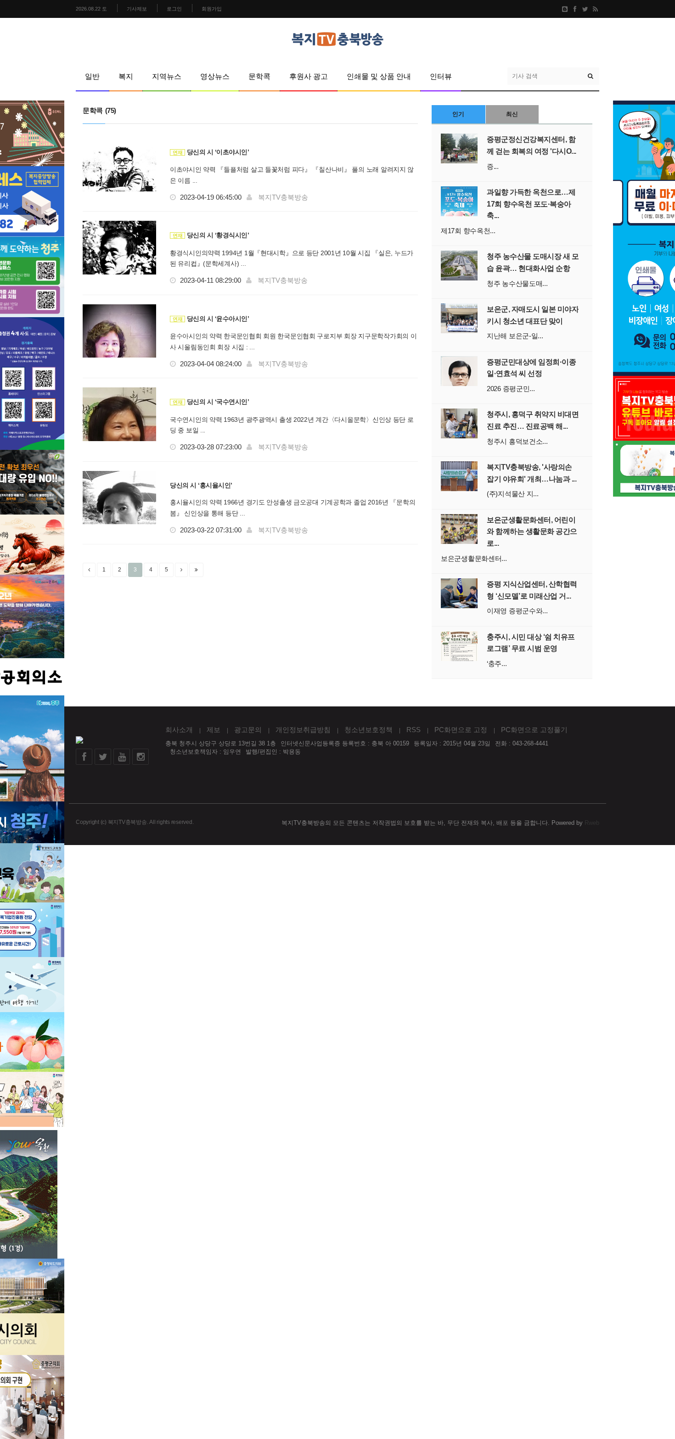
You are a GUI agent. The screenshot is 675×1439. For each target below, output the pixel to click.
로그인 (174, 8)
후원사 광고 (308, 76)
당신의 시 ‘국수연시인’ (211, 401)
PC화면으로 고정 (460, 729)
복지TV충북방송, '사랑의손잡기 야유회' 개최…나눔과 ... (531, 473)
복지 (125, 76)
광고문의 (248, 729)
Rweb (592, 822)
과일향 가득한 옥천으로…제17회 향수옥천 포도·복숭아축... (531, 203)
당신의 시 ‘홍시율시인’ (201, 485)
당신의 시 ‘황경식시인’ (211, 235)
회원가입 (212, 8)
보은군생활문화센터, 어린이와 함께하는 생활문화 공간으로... (532, 531)
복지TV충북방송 (283, 197)
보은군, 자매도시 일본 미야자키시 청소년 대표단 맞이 (533, 315)
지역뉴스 (166, 76)
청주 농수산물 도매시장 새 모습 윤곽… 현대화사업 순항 (533, 262)
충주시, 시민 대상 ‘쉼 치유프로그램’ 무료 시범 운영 (531, 643)
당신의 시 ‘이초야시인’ (211, 152)
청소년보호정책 (368, 729)
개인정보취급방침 (303, 729)
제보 (213, 729)
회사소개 (179, 729)
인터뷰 (441, 76)
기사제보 (137, 8)
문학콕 (259, 76)
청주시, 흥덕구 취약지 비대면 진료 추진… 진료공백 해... (533, 420)
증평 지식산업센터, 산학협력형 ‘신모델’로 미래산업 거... (532, 590)
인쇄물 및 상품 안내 (379, 76)
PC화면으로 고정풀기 (534, 729)
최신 (512, 114)
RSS (413, 729)
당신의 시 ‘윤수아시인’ (211, 318)
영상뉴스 (215, 76)
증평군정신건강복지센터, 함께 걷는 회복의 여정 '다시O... (531, 145)
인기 (458, 114)
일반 (92, 76)
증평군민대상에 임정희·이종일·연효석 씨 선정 (531, 368)
